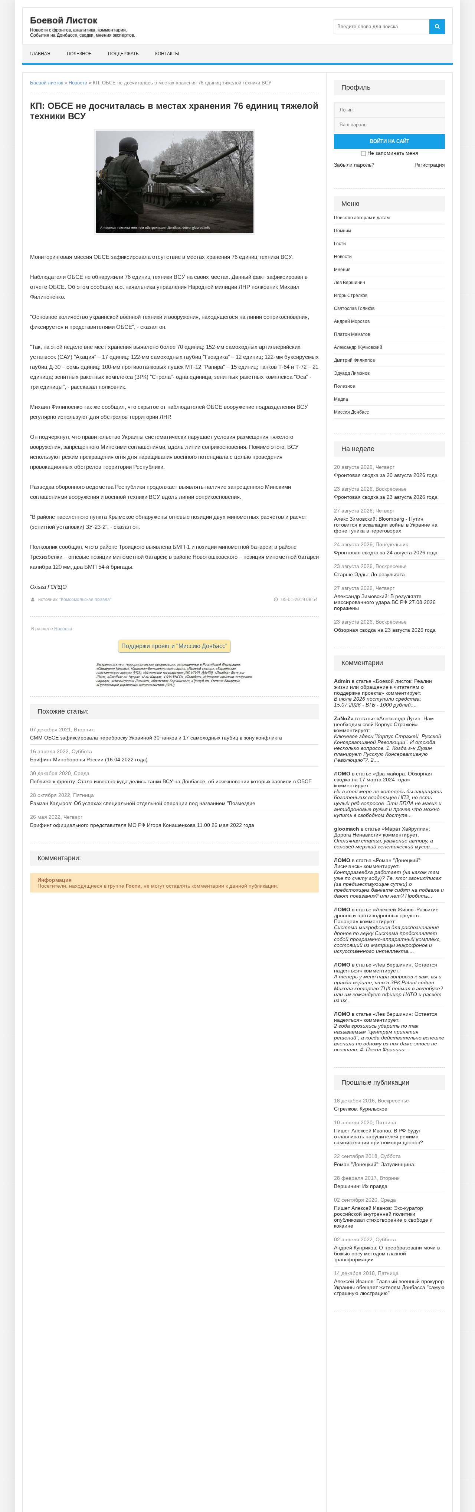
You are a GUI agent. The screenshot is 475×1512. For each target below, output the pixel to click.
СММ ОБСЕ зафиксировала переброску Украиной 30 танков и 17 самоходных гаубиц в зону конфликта (156, 738)
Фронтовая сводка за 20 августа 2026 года (386, 475)
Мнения (342, 269)
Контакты (167, 53)
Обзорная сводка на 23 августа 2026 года (385, 630)
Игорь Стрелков (350, 295)
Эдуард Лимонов (352, 373)
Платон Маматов (352, 334)
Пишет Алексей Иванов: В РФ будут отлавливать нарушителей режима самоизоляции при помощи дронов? (378, 1136)
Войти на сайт (389, 141)
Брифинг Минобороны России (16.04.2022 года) (89, 759)
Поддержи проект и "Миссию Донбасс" (174, 646)
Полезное (79, 53)
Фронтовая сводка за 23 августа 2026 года (386, 497)
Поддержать (123, 53)
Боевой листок (46, 83)
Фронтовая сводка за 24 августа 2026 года (386, 552)
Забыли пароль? (354, 165)
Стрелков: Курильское (360, 1109)
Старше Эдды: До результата (369, 574)
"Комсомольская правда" (85, 599)
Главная (40, 53)
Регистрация (430, 165)
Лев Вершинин (349, 282)
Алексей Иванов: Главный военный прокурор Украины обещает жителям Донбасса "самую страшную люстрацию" (389, 1287)
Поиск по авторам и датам (362, 217)
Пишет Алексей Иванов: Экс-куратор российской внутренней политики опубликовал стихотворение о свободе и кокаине (383, 1217)
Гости (340, 243)
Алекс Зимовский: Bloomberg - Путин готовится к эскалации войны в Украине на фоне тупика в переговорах (386, 525)
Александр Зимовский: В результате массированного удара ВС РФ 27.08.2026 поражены (385, 602)
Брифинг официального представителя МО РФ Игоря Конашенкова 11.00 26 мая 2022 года (142, 825)
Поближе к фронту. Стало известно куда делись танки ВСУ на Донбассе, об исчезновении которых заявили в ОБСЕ (171, 781)
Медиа (341, 399)
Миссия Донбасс (351, 412)
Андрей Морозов (352, 321)
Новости (78, 83)
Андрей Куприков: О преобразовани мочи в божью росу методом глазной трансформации (387, 1253)
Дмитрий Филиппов (354, 360)
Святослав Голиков (354, 308)
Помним (342, 230)
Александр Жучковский (358, 347)
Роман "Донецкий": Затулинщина (374, 1164)
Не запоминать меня (392, 153)
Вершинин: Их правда (360, 1186)
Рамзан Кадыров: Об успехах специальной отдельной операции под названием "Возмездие (142, 803)
